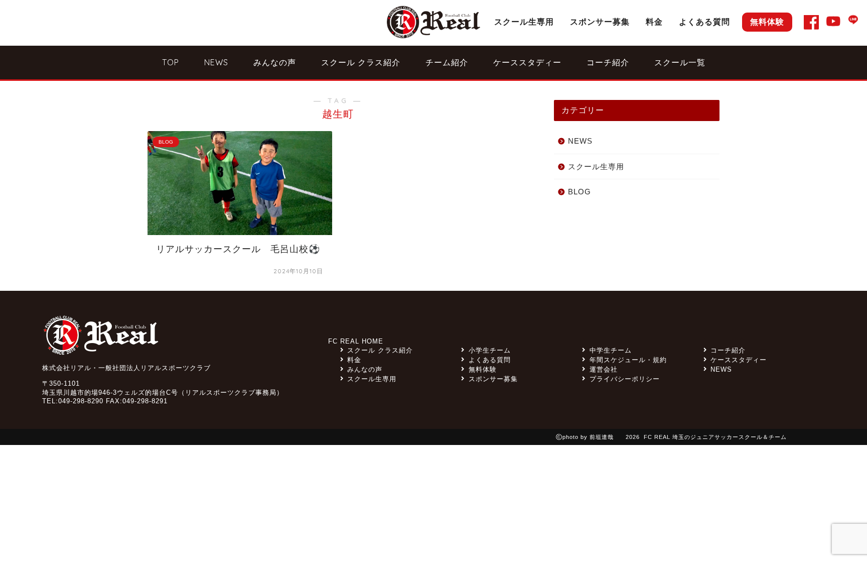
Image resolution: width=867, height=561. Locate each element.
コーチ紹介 (608, 62)
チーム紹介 (446, 62)
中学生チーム (610, 350)
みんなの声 (274, 62)
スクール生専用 (524, 22)
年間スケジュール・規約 (628, 360)
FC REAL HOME (355, 341)
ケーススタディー (527, 62)
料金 (654, 22)
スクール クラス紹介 (360, 62)
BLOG (579, 191)
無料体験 (767, 22)
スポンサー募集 (600, 22)
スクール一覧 (679, 62)
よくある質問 (704, 22)
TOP (170, 62)
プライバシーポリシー (624, 379)
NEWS (216, 62)
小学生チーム (489, 350)
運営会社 (603, 369)
